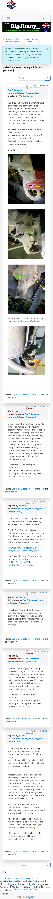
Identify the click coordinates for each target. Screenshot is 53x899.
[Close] (47, 48)
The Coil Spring (33, 88)
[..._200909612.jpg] (26, 289)
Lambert (31, 409)
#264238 (45, 85)
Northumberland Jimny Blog (22, 565)
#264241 (45, 501)
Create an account (29, 394)
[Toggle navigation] (8, 18)
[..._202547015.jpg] (26, 350)
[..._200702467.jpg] (26, 233)
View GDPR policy (27, 897)
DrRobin (31, 503)
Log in (15, 394)
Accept (5, 893)
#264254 (45, 731)
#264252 (45, 651)
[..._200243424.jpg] (26, 178)
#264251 (45, 593)
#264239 (45, 407)
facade (30, 733)
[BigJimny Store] (26, 27)
